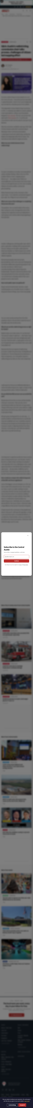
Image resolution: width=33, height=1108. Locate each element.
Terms (20, 564)
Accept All (22, 1105)
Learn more (27, 1101)
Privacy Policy (25, 564)
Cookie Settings (12, 1105)
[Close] (28, 535)
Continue (16, 561)
